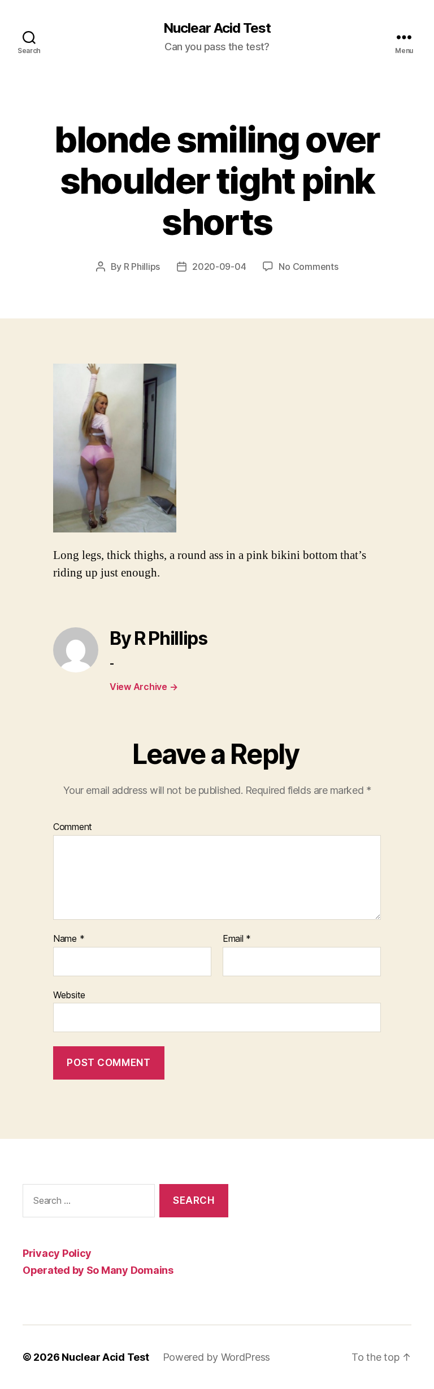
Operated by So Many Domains (98, 1270)
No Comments (308, 266)
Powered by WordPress (217, 1357)
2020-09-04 (219, 266)
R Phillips (142, 266)
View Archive (143, 686)
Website (69, 994)
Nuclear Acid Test (217, 28)
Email (237, 939)
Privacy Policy (57, 1253)
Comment (72, 827)
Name (68, 939)
